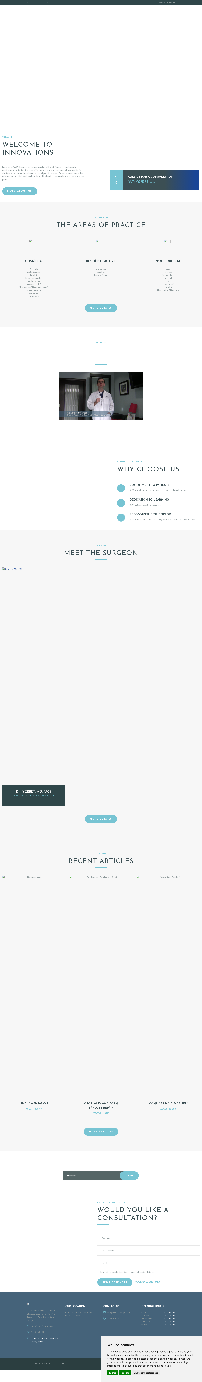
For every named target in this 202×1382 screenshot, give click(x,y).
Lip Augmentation (33, 290)
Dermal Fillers (168, 278)
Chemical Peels (168, 275)
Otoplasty (33, 293)
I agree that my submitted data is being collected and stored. (127, 1272)
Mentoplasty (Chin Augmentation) (33, 287)
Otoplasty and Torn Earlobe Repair (101, 1105)
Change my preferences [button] (146, 1373)
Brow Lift (34, 268)
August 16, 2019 (34, 1109)
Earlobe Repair (101, 275)
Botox (168, 268)
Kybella (168, 287)
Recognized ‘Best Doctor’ (150, 514)
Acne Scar (101, 272)
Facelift (33, 275)
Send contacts (114, 1282)
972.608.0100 (167, 2)
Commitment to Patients (149, 485)
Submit (129, 1176)
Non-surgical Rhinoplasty (168, 290)
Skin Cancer (101, 268)
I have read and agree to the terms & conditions (102, 1181)
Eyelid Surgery (33, 272)
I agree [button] (112, 1373)
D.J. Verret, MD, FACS (33, 791)
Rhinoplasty (34, 296)
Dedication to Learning (149, 499)
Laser (168, 281)
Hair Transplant (33, 281)
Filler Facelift (168, 284)
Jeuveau (168, 272)
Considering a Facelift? (168, 1103)
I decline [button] (125, 1373)
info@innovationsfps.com (42, 1326)
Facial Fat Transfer (33, 278)
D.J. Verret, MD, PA (34, 1364)
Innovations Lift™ (33, 284)
